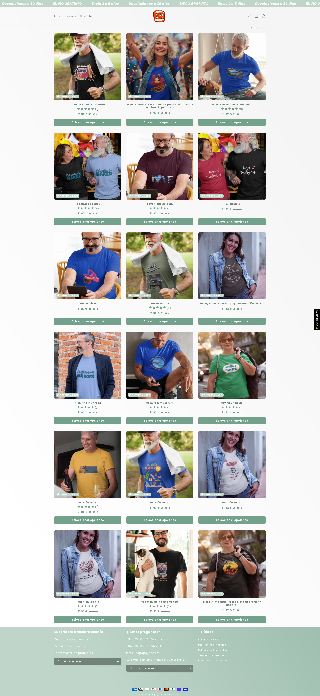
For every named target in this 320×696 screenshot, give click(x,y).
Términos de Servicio (211, 655)
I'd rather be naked (88, 203)
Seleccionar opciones (88, 122)
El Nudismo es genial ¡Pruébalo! (232, 104)
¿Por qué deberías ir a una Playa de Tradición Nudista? (232, 603)
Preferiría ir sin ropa (88, 402)
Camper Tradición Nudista (88, 104)
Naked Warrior (160, 303)
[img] (85, 109)
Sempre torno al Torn (160, 402)
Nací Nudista (232, 203)
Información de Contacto (214, 660)
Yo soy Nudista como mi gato (160, 601)
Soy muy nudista (232, 402)
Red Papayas (154, 694)
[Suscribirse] (117, 661)
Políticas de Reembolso (212, 650)
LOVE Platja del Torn (160, 203)
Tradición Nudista (87, 502)
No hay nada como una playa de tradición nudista (232, 303)
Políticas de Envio (209, 639)
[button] (249, 16)
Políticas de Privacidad (212, 644)
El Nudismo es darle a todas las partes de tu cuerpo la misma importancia (160, 106)
